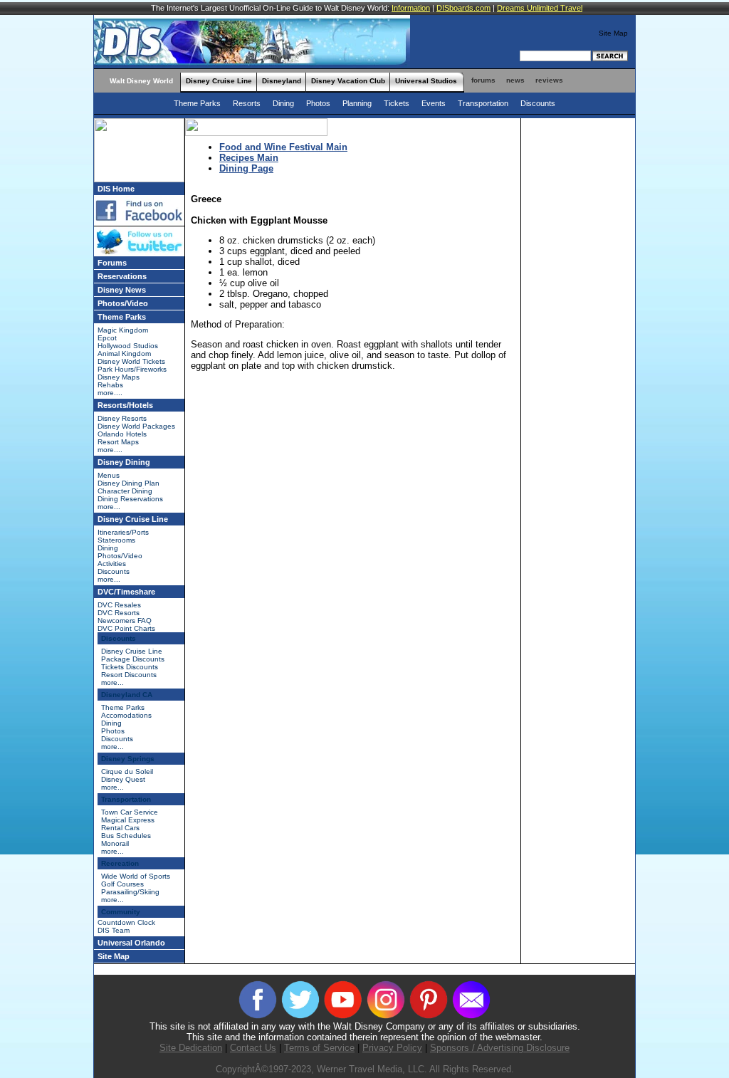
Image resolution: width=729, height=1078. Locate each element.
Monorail (115, 843)
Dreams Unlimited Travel (539, 8)
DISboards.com (463, 8)
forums (483, 80)
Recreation (120, 863)
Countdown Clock (126, 922)
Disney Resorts (122, 418)
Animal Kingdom (124, 353)
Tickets (397, 103)
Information (411, 8)
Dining (283, 103)
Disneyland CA (126, 694)
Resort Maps (118, 442)
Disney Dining (124, 462)
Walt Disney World (141, 81)
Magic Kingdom (123, 330)
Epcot (107, 338)
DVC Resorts (119, 613)
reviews (549, 80)
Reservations (122, 276)
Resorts (247, 103)
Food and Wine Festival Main (283, 147)
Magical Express (127, 820)
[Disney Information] (99, 76)
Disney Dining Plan (128, 483)
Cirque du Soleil (127, 771)
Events (434, 103)
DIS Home (116, 188)
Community (120, 912)
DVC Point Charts (126, 628)
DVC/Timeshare (126, 591)
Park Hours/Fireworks (132, 369)
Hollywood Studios (128, 346)
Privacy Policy (392, 1047)
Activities (112, 563)
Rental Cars (120, 828)
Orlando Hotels (122, 434)
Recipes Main (248, 157)
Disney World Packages (136, 426)
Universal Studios (426, 81)
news (515, 80)
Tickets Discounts (129, 667)
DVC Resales (119, 605)
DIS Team (114, 930)
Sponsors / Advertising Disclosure (500, 1047)
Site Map (613, 33)
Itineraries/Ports (123, 532)
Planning (358, 103)
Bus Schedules (126, 835)
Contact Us (253, 1047)
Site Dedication (190, 1047)
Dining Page (246, 168)
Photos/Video (123, 303)
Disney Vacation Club (348, 81)
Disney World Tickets (131, 361)
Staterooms (116, 540)
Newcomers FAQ (125, 620)
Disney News (122, 290)
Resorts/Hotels (125, 405)
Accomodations (126, 715)
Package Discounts (132, 659)
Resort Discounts (129, 675)
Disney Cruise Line (219, 81)
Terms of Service (319, 1047)
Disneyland (281, 81)
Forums (112, 262)
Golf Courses (122, 884)
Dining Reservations (130, 499)
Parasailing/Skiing (130, 892)
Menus (109, 475)
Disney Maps (119, 377)
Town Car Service (129, 812)
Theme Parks (198, 103)
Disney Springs (127, 759)
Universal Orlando (131, 942)
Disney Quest (123, 779)
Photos (318, 103)
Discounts (537, 103)
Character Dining (125, 491)
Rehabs (110, 385)
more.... (110, 393)
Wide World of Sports (135, 876)
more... (109, 507)
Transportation (483, 103)
